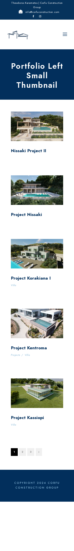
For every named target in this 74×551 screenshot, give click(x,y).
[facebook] (33, 16)
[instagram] (40, 16)
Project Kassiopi (27, 417)
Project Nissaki (26, 214)
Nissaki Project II (28, 150)
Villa (13, 285)
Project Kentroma (29, 348)
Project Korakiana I (31, 278)
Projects (15, 355)
